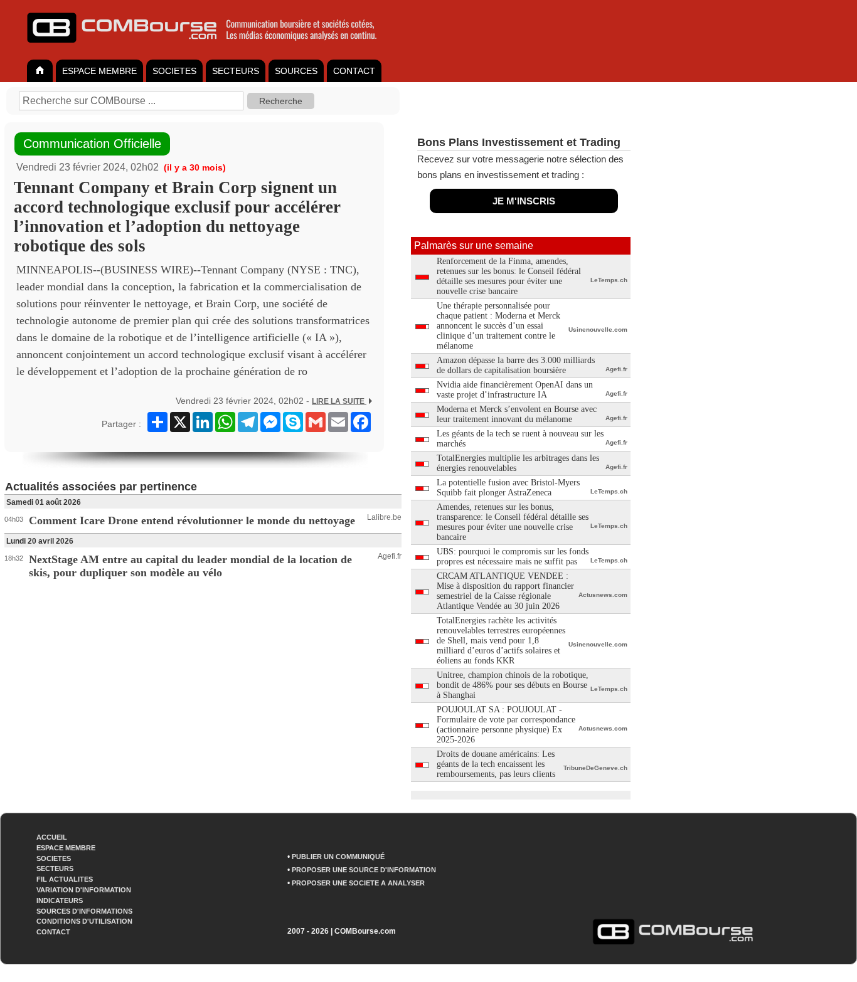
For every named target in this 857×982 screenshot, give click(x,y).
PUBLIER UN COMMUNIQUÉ (338, 856)
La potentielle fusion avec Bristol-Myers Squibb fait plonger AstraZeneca (508, 487)
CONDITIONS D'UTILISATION (84, 921)
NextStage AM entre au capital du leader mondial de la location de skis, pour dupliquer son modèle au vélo (190, 566)
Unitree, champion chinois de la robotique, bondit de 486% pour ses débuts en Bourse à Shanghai (512, 685)
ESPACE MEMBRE (99, 71)
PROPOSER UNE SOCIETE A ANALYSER (358, 883)
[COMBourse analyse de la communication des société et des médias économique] (210, 47)
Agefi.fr (390, 556)
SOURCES (296, 71)
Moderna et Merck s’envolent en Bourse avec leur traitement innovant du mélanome (517, 414)
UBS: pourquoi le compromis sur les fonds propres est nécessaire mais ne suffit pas (512, 556)
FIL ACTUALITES (64, 879)
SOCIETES (174, 71)
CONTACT (354, 71)
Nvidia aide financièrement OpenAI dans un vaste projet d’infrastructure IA (515, 389)
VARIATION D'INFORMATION (83, 890)
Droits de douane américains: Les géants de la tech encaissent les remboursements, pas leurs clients (496, 764)
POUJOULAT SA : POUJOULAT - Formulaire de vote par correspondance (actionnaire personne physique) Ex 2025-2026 (506, 724)
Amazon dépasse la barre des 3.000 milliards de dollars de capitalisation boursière (516, 365)
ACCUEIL (51, 837)
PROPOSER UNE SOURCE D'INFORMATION (364, 870)
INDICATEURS (59, 900)
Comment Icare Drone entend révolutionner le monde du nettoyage (192, 520)
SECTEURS (235, 71)
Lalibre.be (384, 517)
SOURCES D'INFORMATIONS (84, 911)
